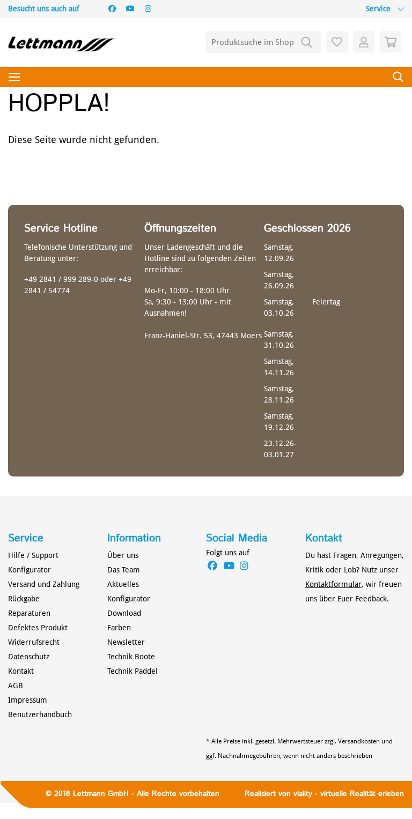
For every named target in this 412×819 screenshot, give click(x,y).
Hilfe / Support (33, 555)
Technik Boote (131, 656)
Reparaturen (29, 613)
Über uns (122, 555)
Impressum (27, 700)
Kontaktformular (333, 584)
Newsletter (126, 642)
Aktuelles (123, 584)
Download (124, 613)
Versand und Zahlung (43, 584)
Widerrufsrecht (34, 642)
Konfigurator (29, 569)
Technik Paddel (132, 671)
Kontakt (21, 671)
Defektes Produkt (38, 627)
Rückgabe (24, 598)
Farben (119, 627)
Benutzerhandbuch (40, 714)
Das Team (123, 569)
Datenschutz (28, 656)
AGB (15, 685)
